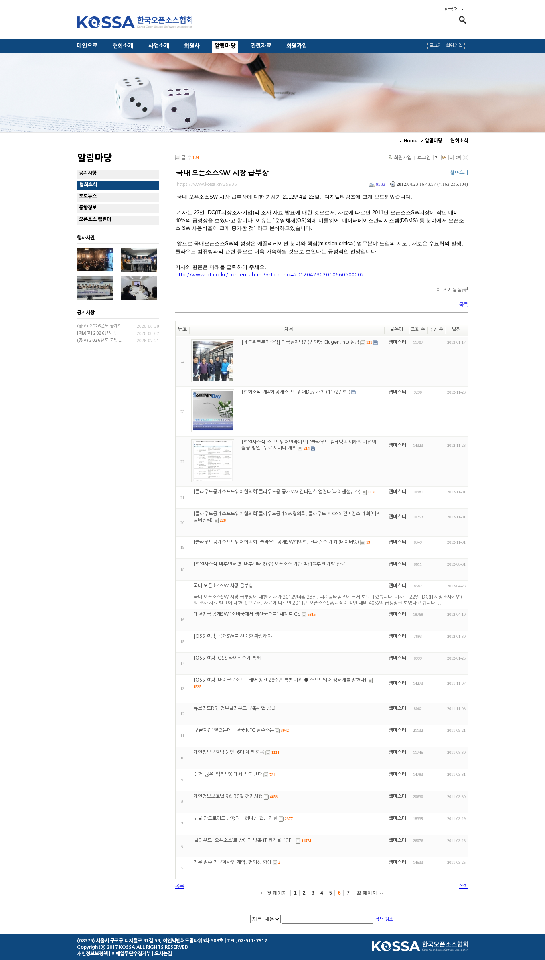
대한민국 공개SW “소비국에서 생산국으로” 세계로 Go (247, 614)
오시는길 (163, 953)
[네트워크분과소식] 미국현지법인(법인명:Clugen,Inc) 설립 (300, 342)
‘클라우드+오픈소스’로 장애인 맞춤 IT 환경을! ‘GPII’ (244, 840)
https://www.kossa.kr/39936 (207, 184)
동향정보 (88, 207)
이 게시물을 (449, 290)
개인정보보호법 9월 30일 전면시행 (228, 796)
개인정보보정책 (92, 953)
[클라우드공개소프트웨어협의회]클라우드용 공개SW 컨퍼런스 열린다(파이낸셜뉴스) (277, 491)
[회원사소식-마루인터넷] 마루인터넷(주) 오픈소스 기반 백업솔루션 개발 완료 (269, 564)
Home (410, 140)
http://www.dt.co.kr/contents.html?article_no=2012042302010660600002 (269, 274)
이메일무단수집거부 (131, 953)
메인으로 (87, 46)
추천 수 (436, 329)
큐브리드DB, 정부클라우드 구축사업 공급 (234, 708)
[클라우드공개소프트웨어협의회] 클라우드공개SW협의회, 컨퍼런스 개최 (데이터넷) (276, 542)
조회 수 (418, 329)
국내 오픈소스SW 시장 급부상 (222, 173)
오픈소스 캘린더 (95, 219)
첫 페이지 (277, 893)
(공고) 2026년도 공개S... (100, 326)
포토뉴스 (88, 196)
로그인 (436, 45)
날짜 (456, 329)
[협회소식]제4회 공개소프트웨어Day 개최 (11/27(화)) (295, 392)
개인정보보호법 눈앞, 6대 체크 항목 (229, 752)
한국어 (451, 9)
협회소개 (123, 46)
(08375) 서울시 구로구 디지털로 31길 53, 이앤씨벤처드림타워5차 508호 (150, 940)
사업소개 (159, 46)
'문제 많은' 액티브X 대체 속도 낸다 (228, 774)
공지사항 (88, 173)
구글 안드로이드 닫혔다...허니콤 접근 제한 (236, 818)
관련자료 (261, 46)
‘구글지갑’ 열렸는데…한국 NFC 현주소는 (234, 730)
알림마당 (225, 46)
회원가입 (297, 46)
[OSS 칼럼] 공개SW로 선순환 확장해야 (233, 636)
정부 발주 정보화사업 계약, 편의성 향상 (232, 862)
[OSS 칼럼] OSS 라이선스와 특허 (227, 658)
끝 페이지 (367, 893)
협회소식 (459, 140)
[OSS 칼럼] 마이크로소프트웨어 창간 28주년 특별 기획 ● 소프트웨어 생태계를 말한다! (280, 680)
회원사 (192, 46)
